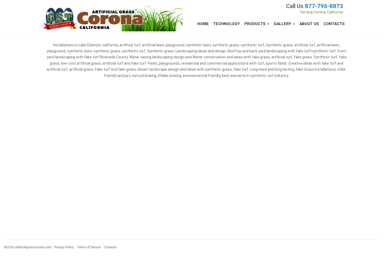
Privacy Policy (64, 247)
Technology (226, 24)
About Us (309, 24)
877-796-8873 (324, 6)
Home (203, 24)
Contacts (334, 24)
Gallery (283, 24)
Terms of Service (89, 247)
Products (255, 24)
